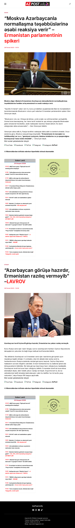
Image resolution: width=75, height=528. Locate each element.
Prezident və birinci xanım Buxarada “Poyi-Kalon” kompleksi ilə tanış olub (19, 229)
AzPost (54, 145)
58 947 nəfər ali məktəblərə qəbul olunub (18, 198)
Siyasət (6, 264)
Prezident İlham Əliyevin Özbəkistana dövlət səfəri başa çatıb (19, 187)
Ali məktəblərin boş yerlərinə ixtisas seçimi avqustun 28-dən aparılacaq (19, 193)
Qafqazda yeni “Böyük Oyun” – (18, 235)
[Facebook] (33, 510)
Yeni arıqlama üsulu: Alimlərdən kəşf (19, 253)
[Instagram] (36, 510)
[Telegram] (39, 510)
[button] (5, 4)
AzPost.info (37, 506)
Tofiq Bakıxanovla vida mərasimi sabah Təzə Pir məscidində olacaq (17, 173)
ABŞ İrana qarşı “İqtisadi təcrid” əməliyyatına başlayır (17, 167)
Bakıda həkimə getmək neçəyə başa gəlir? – (18, 217)
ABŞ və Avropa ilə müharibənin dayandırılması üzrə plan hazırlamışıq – (18, 180)
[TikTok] (42, 510)
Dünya (6, 12)
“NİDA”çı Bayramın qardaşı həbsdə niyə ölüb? (18, 241)
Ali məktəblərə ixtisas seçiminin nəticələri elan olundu (17, 210)
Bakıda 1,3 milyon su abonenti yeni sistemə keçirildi (18, 204)
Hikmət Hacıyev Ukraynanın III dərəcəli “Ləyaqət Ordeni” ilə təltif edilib (18, 224)
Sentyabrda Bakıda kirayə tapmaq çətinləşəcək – (18, 247)
